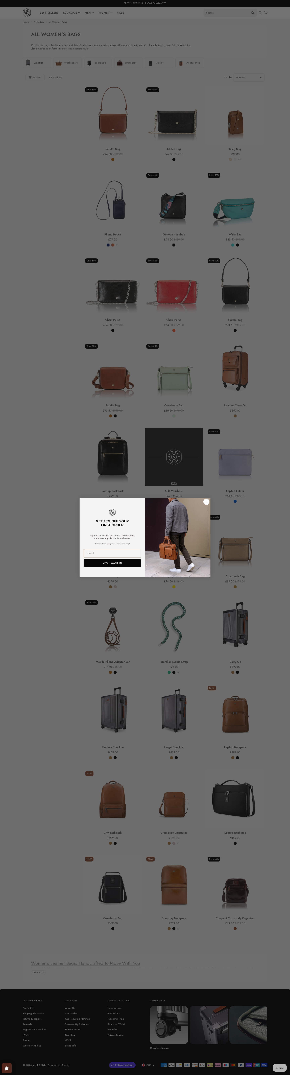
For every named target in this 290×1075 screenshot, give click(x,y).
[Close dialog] (206, 501)
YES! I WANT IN (112, 563)
